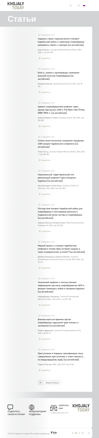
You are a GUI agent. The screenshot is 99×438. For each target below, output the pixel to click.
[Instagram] (82, 433)
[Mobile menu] (70, 5)
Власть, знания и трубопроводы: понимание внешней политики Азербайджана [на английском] (58, 75)
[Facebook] (73, 433)
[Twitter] (76, 433)
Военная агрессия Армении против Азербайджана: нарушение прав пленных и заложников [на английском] (58, 322)
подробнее (45, 58)
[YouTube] (79, 433)
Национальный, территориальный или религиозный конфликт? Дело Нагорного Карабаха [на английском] (57, 177)
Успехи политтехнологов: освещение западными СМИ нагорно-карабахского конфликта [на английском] (61, 143)
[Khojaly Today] (16, 5)
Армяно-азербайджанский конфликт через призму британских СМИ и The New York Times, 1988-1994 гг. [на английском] (61, 109)
